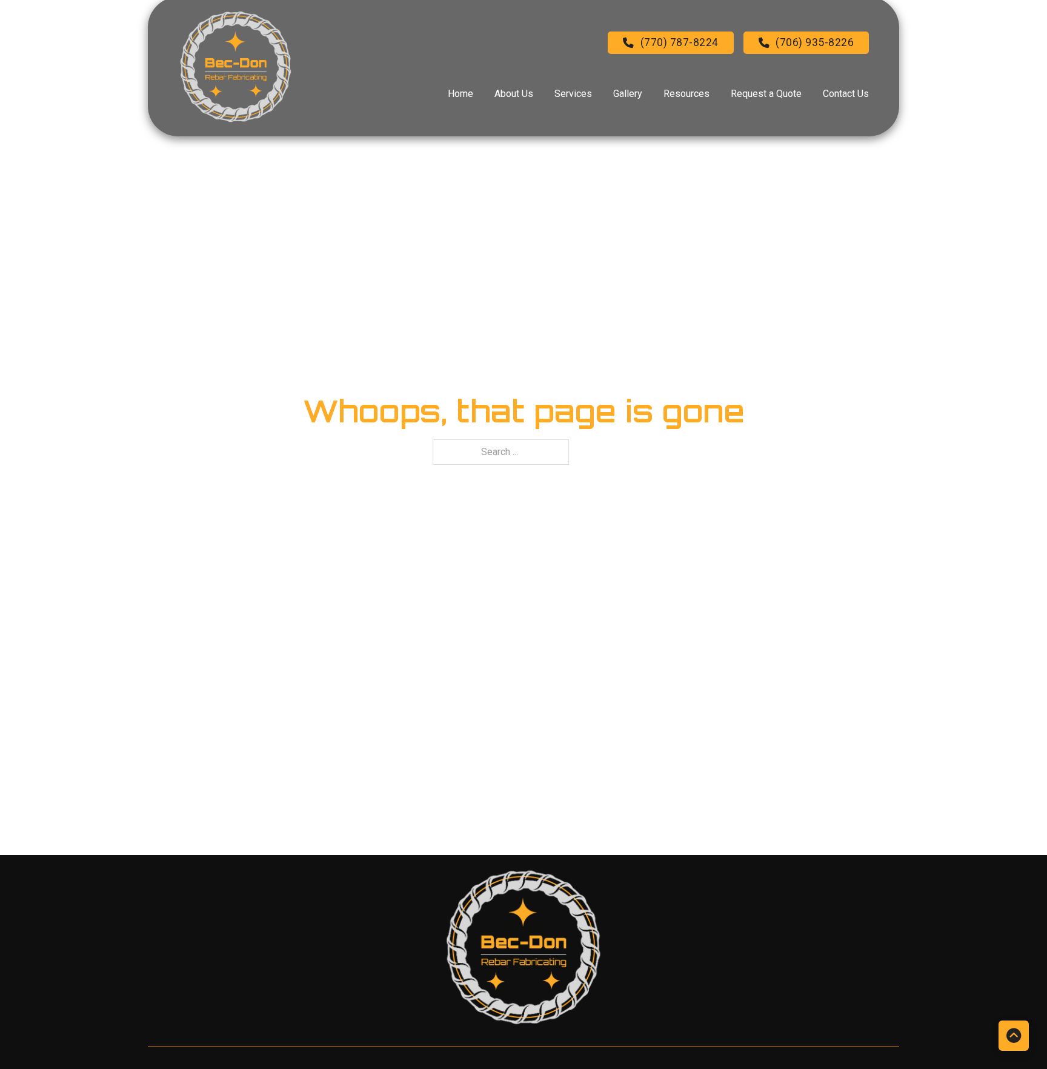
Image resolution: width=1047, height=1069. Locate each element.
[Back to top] (1014, 1036)
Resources (686, 93)
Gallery (627, 93)
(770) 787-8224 (679, 42)
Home (460, 93)
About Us (513, 93)
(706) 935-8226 (815, 42)
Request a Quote (766, 93)
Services (573, 93)
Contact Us (846, 93)
